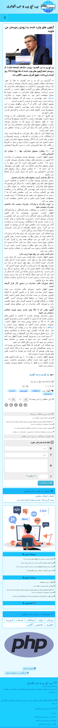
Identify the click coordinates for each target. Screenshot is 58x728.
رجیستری (48, 394)
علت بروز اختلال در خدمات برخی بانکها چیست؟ (40, 570)
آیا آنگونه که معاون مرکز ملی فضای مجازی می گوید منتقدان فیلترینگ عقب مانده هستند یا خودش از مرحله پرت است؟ (29, 423)
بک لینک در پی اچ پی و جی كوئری (45, 716)
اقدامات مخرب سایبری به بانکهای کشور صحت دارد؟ (38, 559)
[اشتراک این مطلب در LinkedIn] (11, 405)
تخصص (39, 624)
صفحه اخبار (28, 668)
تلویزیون (23, 391)
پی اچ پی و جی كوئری (22, 5)
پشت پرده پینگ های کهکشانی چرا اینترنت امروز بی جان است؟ (35, 566)
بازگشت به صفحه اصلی (16, 673)
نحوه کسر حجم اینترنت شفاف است (42, 417)
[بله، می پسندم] (25, 399)
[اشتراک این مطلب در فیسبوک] (21, 405)
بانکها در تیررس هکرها (47, 582)
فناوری (49, 624)
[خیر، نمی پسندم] (13, 399)
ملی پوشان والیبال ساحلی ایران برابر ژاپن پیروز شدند (37, 562)
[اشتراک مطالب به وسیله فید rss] (6, 405)
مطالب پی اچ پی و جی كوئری (47, 723)
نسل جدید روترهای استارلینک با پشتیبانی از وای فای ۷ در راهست (32, 431)
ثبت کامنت (45, 483)
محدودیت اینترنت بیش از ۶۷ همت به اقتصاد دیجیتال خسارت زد (33, 428)
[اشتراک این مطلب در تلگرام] (25, 405)
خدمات (51, 98)
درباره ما (53, 713)
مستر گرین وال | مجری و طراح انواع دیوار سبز (35, 500)
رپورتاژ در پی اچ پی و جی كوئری (46, 720)
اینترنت (9, 620)
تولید (41, 620)
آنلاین (29, 624)
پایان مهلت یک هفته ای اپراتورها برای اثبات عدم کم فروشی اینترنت (33, 596)
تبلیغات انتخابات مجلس (45, 496)
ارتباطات (50, 327)
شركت (49, 620)
